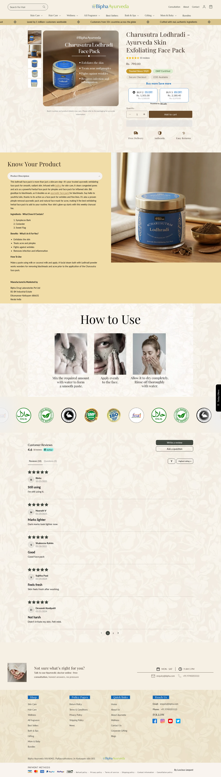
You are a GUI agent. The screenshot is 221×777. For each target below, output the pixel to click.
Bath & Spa (33, 730)
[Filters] (171, 461)
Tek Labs (163, 103)
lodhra (58, 185)
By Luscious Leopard (183, 770)
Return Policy (75, 704)
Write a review (174, 442)
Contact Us (116, 725)
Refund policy (81, 772)
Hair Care (32, 709)
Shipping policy (128, 772)
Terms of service (112, 772)
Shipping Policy (76, 720)
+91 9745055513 (191, 676)
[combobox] (28, 7)
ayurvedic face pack (60, 193)
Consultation (174, 7)
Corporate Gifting (119, 730)
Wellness (32, 715)
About (186, 7)
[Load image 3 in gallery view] (34, 63)
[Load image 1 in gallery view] (34, 37)
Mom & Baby (34, 741)
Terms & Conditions (78, 709)
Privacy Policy (75, 715)
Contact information (145, 772)
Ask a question (174, 448)
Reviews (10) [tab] (35, 461)
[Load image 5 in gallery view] (34, 83)
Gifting (31, 736)
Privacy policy (96, 772)
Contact (195, 7)
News (72, 725)
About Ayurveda (118, 715)
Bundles (31, 746)
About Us (115, 709)
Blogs (113, 736)
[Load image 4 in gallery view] (34, 73)
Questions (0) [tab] (50, 461)
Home (114, 704)
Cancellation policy (164, 772)
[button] (210, 6)
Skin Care (32, 704)
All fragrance (33, 720)
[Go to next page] (119, 633)
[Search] (44, 7)
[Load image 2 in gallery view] (34, 51)
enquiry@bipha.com (166, 676)
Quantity (130, 108)
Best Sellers (33, 725)
